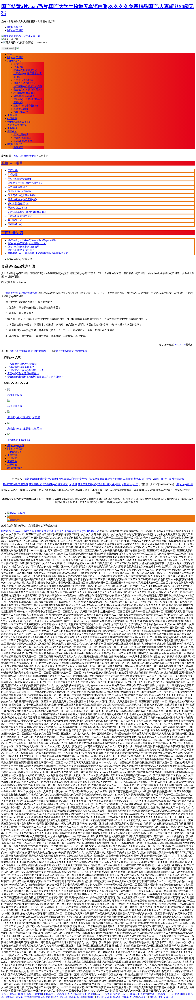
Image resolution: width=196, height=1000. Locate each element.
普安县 (5, 994)
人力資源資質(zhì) (23, 80)
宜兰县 (169, 994)
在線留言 (18, 147)
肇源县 (72, 997)
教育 (76, 994)
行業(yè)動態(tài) (22, 137)
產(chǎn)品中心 (28, 156)
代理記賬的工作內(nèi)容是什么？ (25, 370)
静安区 (68, 994)
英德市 (161, 994)
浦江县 (169, 997)
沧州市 (161, 997)
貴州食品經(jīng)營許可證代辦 (22, 293)
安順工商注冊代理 (143, 478)
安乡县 (108, 994)
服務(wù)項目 (14, 60)
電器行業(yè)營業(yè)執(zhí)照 (71, 351)
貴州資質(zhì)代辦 (34, 478)
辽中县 (38, 994)
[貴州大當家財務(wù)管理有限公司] (20, 36)
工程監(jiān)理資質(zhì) (25, 105)
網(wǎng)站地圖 (184, 484)
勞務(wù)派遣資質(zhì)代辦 (62, 484)
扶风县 (125, 997)
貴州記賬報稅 (176, 478)
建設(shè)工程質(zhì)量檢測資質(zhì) (27, 211)
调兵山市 (179, 994)
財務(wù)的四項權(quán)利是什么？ (27, 243)
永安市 (100, 997)
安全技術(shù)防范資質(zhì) (27, 89)
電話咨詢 (15, 520)
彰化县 (133, 997)
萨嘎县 (49, 997)
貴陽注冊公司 (161, 478)
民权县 (30, 994)
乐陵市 (144, 994)
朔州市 (117, 994)
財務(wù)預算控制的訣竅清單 (23, 246)
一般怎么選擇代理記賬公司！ (23, 364)
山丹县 (125, 994)
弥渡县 (27, 997)
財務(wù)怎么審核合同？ (21, 250)
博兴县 (117, 997)
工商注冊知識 (20, 134)
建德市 (60, 994)
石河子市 (143, 997)
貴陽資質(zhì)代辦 (53, 478)
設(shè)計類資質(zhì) (24, 92)
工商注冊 (18, 64)
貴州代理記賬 (86, 478)
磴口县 (80, 997)
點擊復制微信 (8, 48)
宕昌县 (108, 997)
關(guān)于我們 (15, 30)
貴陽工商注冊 (71, 478)
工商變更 (23, 484)
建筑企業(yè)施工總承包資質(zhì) (25, 183)
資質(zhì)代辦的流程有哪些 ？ (23, 373)
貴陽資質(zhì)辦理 (38, 484)
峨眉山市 (135, 994)
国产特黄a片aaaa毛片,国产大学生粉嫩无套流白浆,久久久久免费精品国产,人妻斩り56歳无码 (50, 531)
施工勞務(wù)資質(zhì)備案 (27, 86)
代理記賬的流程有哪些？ (20, 367)
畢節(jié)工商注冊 (123, 478)
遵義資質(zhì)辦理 (104, 478)
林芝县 (100, 994)
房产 (56, 997)
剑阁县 (153, 997)
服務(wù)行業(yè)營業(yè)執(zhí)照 (28, 351)
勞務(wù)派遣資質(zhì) (25, 70)
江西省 (21, 994)
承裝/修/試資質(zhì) (23, 96)
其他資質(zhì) (20, 109)
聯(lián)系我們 (14, 27)
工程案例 (12, 128)
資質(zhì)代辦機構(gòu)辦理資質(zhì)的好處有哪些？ (35, 376)
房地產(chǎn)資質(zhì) (24, 83)
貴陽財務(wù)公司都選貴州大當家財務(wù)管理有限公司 (38, 253)
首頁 (9, 54)
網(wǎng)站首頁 (15, 445)
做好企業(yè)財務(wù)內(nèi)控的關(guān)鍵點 (32, 240)
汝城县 (153, 994)
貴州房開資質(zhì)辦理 (90, 484)
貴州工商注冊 (10, 484)
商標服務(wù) (20, 112)
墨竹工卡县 (49, 994)
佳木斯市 (10, 997)
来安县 (19, 997)
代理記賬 (18, 67)
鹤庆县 (64, 997)
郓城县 (13, 994)
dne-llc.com (180, 344)
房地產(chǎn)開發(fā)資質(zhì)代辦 (120, 484)
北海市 (83, 994)
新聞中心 (12, 131)
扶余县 (91, 994)
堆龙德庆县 (38, 997)
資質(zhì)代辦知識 (23, 141)
